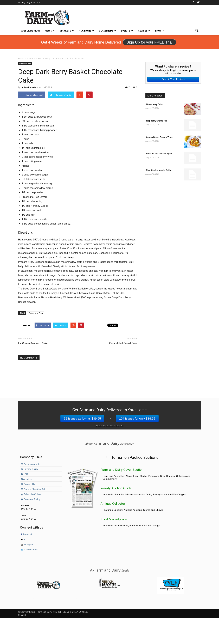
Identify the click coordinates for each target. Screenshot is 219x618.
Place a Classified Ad (34, 489)
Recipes (142, 30)
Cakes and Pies (25, 63)
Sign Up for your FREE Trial (149, 42)
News (48, 30)
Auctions (85, 30)
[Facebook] (193, 2)
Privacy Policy (30, 469)
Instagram (28, 544)
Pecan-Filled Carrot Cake (123, 343)
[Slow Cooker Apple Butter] (192, 174)
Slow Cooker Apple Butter (158, 170)
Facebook (27, 534)
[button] (197, 31)
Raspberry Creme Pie (156, 120)
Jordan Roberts (28, 87)
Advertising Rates (32, 464)
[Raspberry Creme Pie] (192, 125)
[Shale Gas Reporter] (109, 587)
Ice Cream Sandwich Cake (33, 343)
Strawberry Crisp (154, 104)
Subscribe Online (32, 494)
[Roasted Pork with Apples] (192, 158)
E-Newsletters (30, 549)
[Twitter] (198, 2)
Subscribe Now (30, 30)
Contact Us (29, 484)
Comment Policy (31, 499)
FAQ (25, 474)
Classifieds (106, 30)
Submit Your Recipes (173, 79)
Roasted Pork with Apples (158, 153)
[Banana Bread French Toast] (192, 142)
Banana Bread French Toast (159, 137)
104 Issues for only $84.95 (137, 418)
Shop (158, 30)
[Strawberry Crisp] (192, 109)
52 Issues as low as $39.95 (82, 418)
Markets (65, 30)
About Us (28, 479)
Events (125, 30)
